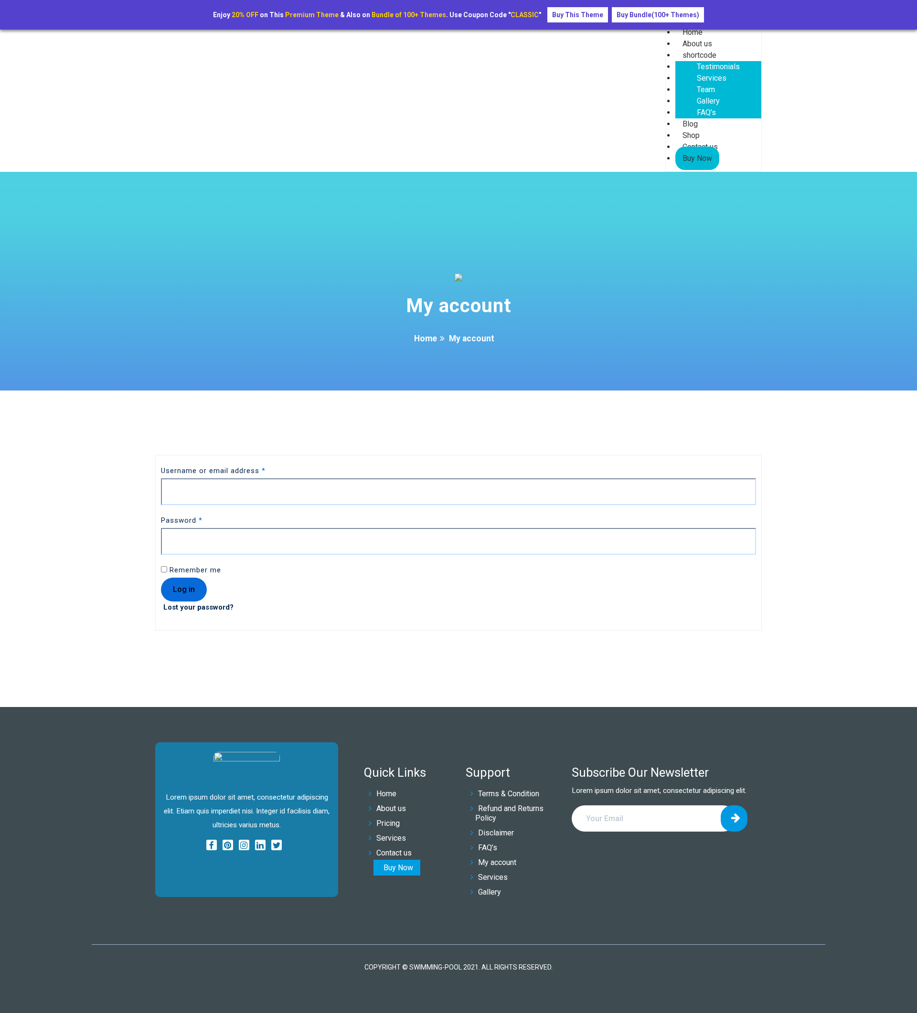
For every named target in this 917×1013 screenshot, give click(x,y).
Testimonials (718, 66)
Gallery (708, 101)
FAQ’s (706, 112)
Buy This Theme (577, 15)
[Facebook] (211, 846)
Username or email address (213, 470)
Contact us (394, 852)
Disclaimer (496, 832)
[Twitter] (276, 846)
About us (391, 808)
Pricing (388, 823)
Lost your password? (198, 607)
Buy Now (697, 158)
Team (706, 89)
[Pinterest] (228, 846)
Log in (184, 589)
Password (182, 520)
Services (711, 78)
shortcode (699, 55)
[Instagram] (244, 846)
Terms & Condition (508, 793)
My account (497, 862)
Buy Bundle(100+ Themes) (658, 15)
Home (425, 338)
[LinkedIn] (260, 846)
